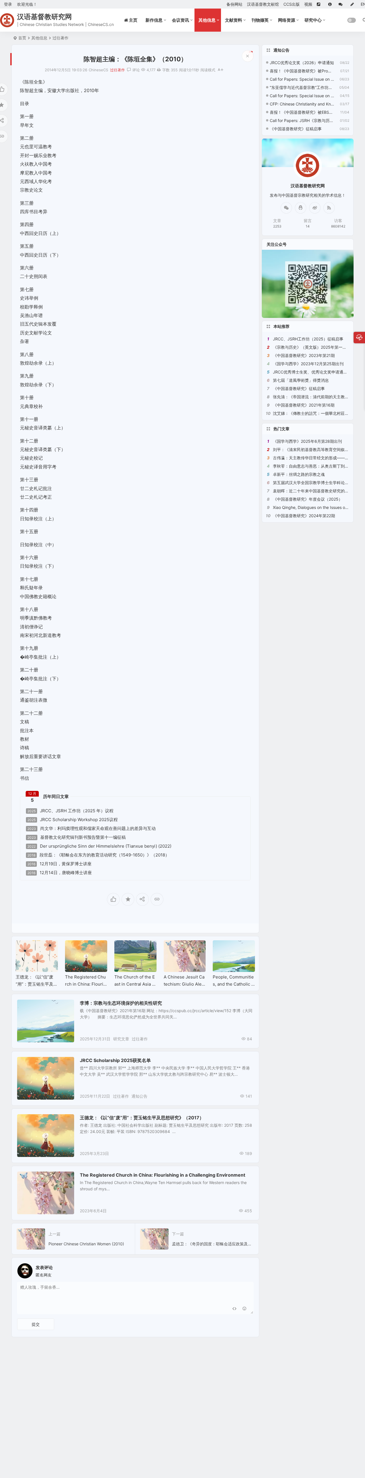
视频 (308, 4)
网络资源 (286, 20)
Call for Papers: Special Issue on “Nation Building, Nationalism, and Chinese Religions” (302, 79)
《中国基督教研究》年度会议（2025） (307, 499)
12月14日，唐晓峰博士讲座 (59, 872)
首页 (22, 37)
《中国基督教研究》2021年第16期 (303, 405)
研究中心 (313, 20)
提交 (36, 1324)
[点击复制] (300, 208)
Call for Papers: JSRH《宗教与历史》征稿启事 (302, 120)
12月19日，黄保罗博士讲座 (59, 863)
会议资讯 (180, 20)
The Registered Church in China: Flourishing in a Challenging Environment (162, 1175)
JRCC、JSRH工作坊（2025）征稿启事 (308, 338)
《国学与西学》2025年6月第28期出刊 (307, 441)
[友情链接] (320, 4)
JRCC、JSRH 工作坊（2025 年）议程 (70, 810)
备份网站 (234, 4)
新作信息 (154, 20)
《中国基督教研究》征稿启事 (296, 128)
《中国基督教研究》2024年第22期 (304, 515)
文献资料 (233, 20)
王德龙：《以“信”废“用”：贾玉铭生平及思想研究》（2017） (37, 984)
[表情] (244, 1309)
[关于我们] (331, 4)
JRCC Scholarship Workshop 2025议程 (72, 819)
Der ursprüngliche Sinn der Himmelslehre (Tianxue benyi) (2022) (99, 846)
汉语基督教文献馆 (263, 4)
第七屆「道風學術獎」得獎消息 (301, 380)
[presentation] (222, 949)
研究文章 (29, 1006)
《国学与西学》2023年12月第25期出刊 (308, 363)
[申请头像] (248, 1269)
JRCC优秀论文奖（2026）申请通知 (302, 62)
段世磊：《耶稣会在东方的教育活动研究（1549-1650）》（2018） (98, 855)
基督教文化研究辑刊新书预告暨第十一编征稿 (76, 837)
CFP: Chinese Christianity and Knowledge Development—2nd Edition (302, 103)
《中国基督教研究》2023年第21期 (304, 355)
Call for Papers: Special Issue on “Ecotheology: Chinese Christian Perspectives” (302, 95)
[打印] (159, 70)
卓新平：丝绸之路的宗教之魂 (299, 474)
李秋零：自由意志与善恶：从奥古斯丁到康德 (313, 466)
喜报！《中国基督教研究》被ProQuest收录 (302, 70)
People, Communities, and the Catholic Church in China (233, 984)
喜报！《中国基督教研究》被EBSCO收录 (302, 112)
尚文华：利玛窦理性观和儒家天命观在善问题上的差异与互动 (91, 828)
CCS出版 (291, 4)
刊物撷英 (260, 20)
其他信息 (207, 20)
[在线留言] (342, 4)
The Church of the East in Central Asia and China (134, 984)
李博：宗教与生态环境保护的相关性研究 (121, 1003)
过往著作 (60, 37)
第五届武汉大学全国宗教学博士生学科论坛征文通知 (319, 482)
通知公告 (139, 1096)
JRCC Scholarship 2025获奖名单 (115, 1060)
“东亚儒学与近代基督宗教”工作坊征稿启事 (302, 87)
